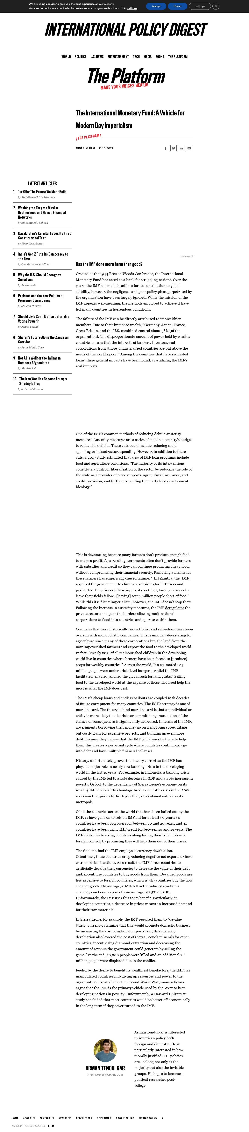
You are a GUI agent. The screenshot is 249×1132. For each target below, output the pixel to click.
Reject (177, 6)
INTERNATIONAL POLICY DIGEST (124, 31)
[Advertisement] (42, 151)
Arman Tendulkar (85, 148)
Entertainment (118, 57)
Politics (81, 57)
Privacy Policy (148, 1118)
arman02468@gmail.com (105, 1074)
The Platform (178, 57)
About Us (29, 1118)
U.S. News (97, 57)
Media (148, 57)
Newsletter (84, 1118)
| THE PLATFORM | (89, 137)
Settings (200, 6)
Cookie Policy (125, 1118)
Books (159, 57)
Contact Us (46, 1118)
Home (15, 1118)
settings (132, 8)
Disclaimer (104, 1118)
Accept (156, 6)
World (66, 57)
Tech (136, 57)
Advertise (65, 1118)
